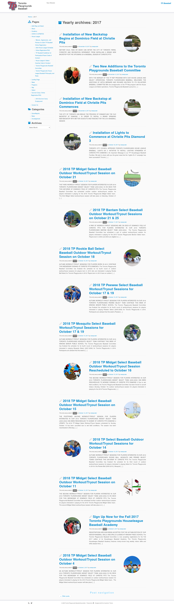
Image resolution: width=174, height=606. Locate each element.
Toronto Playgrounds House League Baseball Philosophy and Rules (44, 73)
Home (30, 17)
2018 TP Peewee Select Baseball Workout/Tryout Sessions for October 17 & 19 (116, 288)
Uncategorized (36, 119)
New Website (51, 3)
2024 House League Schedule (44, 48)
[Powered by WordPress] (93, 602)
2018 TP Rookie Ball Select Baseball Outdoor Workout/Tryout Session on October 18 (85, 252)
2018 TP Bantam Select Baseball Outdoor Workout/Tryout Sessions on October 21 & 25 (116, 213)
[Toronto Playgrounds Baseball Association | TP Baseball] (20, 6)
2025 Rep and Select (38, 26)
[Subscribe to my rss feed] (29, 603)
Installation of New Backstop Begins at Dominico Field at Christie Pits (87, 38)
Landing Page (36, 79)
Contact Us (35, 105)
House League (36, 36)
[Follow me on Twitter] (32, 603)
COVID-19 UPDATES (38, 34)
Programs (34, 85)
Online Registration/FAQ (43, 50)
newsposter (95, 46)
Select (33, 90)
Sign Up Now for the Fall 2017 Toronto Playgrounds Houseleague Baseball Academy (116, 520)
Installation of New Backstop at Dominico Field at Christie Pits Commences (85, 102)
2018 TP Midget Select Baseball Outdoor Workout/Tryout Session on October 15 (87, 404)
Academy (34, 31)
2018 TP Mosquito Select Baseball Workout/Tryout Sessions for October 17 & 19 (87, 327)
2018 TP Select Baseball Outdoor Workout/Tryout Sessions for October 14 (116, 443)
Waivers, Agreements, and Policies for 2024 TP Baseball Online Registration (43, 42)
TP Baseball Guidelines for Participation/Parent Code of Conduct (43, 55)
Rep (33, 87)
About (33, 29)
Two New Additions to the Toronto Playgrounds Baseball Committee (117, 68)
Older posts (64, 596)
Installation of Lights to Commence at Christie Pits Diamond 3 (117, 136)
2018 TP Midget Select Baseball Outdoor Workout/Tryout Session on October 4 (87, 559)
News (33, 82)
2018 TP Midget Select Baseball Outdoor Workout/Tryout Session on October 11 (87, 482)
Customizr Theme (108, 603)
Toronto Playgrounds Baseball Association (75, 603)
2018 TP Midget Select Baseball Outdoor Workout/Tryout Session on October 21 (87, 173)
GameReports (36, 113)
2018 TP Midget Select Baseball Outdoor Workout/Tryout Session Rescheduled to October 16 (115, 366)
